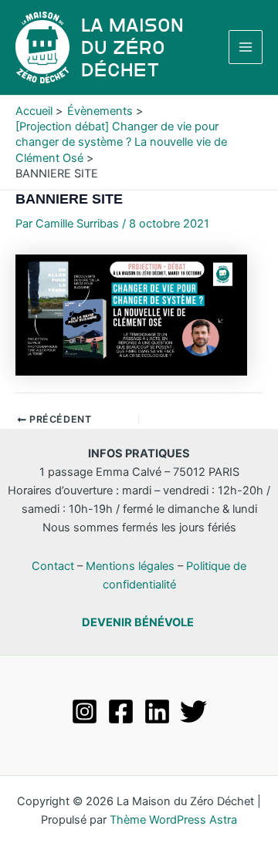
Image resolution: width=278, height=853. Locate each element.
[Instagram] (84, 711)
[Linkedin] (157, 711)
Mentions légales (130, 566)
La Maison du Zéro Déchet (132, 47)
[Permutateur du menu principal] (246, 47)
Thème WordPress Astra (173, 820)
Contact (53, 566)
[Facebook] (120, 711)
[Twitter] (193, 711)
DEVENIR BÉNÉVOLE (138, 622)
